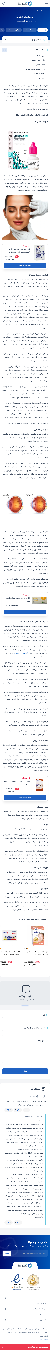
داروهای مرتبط (29, 30)
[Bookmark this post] (4, 50)
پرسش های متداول (39, 1309)
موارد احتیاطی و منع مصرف (35, 69)
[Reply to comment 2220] (26, 1110)
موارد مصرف (41, 56)
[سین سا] (25, 1265)
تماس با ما (42, 1320)
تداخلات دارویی (39, 73)
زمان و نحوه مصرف (38, 60)
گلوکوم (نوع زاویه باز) (20, 653)
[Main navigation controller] (46, 3)
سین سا (46, 11)
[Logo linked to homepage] (25, 3)
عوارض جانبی (40, 64)
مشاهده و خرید (25, 265)
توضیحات (42, 30)
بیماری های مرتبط (13, 30)
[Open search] (4, 3)
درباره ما (43, 1314)
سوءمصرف (41, 78)
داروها (38, 11)
